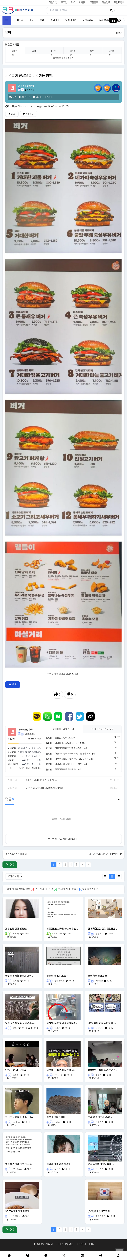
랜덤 (42, 20)
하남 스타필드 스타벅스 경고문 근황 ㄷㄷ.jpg (75, 753)
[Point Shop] (82, 1255)
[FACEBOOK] (69, 716)
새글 (31, 20)
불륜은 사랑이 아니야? (65, 738)
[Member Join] (118, 1255)
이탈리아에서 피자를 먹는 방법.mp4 (71, 748)
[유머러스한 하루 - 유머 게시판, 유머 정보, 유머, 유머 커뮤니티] (17, 10)
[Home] (9, 1255)
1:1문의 (82, 2)
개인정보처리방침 (43, 1244)
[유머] (49, 738)
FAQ (73, 2)
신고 (13, 114)
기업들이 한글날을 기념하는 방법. (70, 743)
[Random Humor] (64, 1255)
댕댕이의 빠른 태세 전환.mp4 (68, 769)
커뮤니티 (54, 20)
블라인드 (29, 114)
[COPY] (90, 716)
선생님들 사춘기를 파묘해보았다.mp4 (44, 788)
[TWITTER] (80, 716)
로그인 (64, 2)
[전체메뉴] (6, 20)
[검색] (111, 10)
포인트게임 (87, 20)
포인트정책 (119, 2)
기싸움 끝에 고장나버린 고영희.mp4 (71, 764)
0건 (14, 97)
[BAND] (47, 716)
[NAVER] (58, 716)
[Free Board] (27, 1255)
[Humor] (45, 1255)
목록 (14, 684)
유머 (8, 32)
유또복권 (103, 20)
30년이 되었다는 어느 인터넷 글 (41, 780)
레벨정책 (106, 2)
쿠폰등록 (94, 2)
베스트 (20, 20)
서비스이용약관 (64, 1244)
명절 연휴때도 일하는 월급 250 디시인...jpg (74, 759)
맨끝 (88, 864)
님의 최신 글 (63, 729)
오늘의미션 (70, 20)
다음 (82, 864)
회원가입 (53, 2)
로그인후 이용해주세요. (63, 58)
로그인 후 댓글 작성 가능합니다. (63, 839)
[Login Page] (100, 1255)
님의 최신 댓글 (102, 729)
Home (119, 33)
